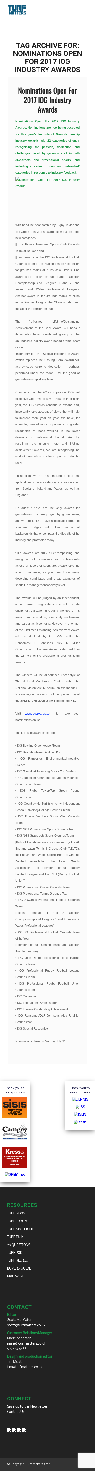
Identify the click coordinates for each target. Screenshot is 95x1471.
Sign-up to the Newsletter (27, 1406)
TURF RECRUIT (18, 1261)
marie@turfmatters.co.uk (26, 1343)
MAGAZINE (15, 1276)
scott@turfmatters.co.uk (26, 1325)
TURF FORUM (17, 1221)
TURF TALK (15, 1237)
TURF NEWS (16, 1213)
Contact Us (15, 1412)
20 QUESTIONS (18, 1245)
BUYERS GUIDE (19, 1269)
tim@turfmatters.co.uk (25, 1367)
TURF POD (15, 1253)
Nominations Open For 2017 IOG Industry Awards (47, 100)
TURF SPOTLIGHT (20, 1229)
